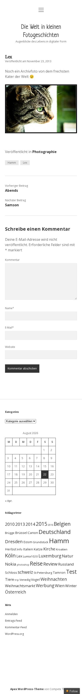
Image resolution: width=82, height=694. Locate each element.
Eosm (27, 542)
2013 (20, 524)
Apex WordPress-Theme (27, 689)
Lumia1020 (30, 556)
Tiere (9, 579)
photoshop (23, 564)
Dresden (14, 541)
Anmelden (11, 614)
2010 (10, 524)
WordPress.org (14, 634)
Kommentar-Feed (16, 627)
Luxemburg (49, 556)
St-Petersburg (43, 573)
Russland (66, 564)
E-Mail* (9, 327)
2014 (30, 524)
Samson (12, 205)
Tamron (59, 572)
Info (19, 549)
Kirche (49, 549)
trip (17, 579)
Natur (67, 556)
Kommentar (12, 260)
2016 (50, 524)
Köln (10, 555)
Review (50, 564)
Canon (33, 532)
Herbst (10, 549)
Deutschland (55, 532)
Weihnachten (53, 579)
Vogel (35, 579)
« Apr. (8, 501)
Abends (11, 190)
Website (10, 347)
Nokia (10, 564)
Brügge (9, 533)
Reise (36, 563)
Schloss (11, 572)
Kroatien (61, 549)
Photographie (44, 151)
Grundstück (40, 542)
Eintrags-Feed (13, 621)
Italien (28, 549)
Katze (38, 549)
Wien (60, 585)
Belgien (62, 523)
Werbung (45, 585)
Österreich (15, 592)
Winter (71, 585)
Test (71, 571)
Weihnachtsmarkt (20, 585)
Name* (9, 308)
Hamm (12, 162)
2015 (41, 523)
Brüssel (21, 532)
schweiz (25, 572)
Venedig (24, 580)
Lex (25, 162)
